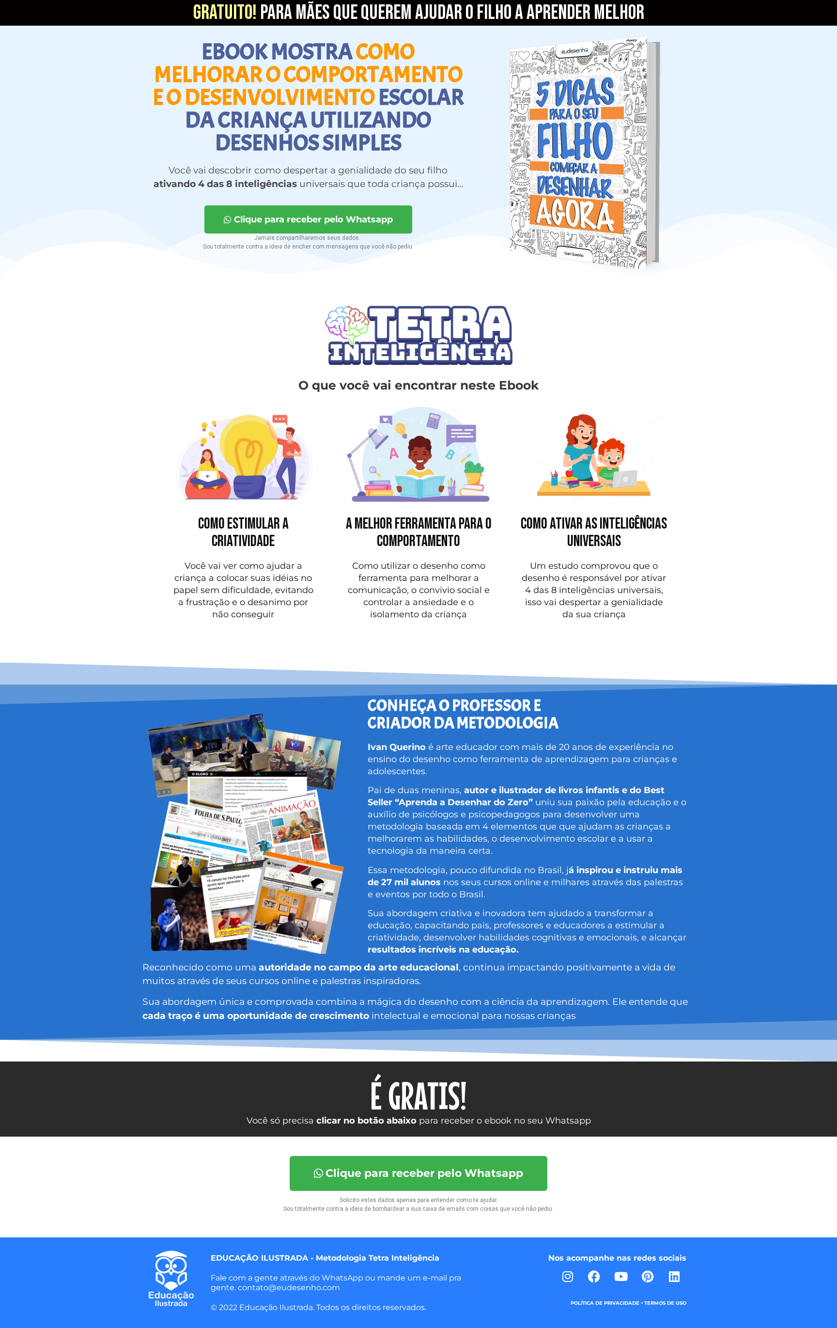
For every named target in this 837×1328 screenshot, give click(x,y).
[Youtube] (621, 1276)
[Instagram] (568, 1276)
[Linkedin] (674, 1276)
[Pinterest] (648, 1276)
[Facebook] (594, 1276)
